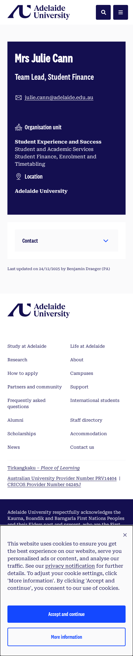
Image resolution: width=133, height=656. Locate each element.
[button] (66, 240)
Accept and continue (66, 614)
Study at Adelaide (26, 346)
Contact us (82, 447)
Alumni (15, 420)
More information (66, 636)
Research (17, 359)
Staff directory (86, 420)
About (77, 359)
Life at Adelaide (87, 346)
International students (94, 400)
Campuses (81, 373)
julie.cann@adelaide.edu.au (59, 97)
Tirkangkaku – (43, 467)
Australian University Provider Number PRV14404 (62, 478)
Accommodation (88, 433)
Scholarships (21, 433)
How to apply (22, 373)
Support (79, 386)
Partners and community (34, 386)
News (13, 447)
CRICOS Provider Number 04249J (44, 484)
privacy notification (70, 566)
